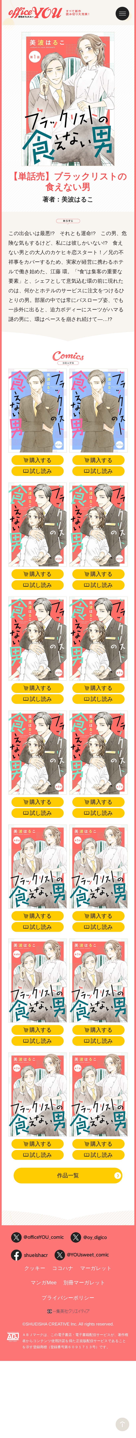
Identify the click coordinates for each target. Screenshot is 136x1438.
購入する (41, 460)
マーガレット (96, 1268)
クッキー (34, 1268)
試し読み (41, 471)
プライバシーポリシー (68, 1298)
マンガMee (44, 1282)
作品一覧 (68, 1175)
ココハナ (62, 1268)
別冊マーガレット (84, 1282)
